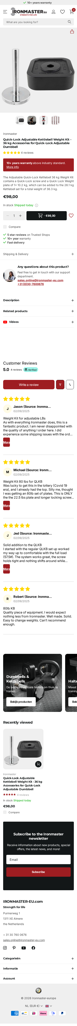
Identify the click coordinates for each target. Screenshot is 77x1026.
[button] (70, 32)
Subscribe (38, 872)
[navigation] (20, 120)
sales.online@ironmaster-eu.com (24, 940)
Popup (36, 205)
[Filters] (60, 384)
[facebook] (33, 948)
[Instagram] (5, 948)
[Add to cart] (38, 764)
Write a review (28, 385)
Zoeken (69, 21)
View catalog (5, 12)
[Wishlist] (62, 12)
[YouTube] (24, 947)
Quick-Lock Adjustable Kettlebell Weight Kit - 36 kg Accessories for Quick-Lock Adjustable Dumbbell (22, 783)
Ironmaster (10, 133)
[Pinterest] (14, 948)
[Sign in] (53, 12)
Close (38, 959)
